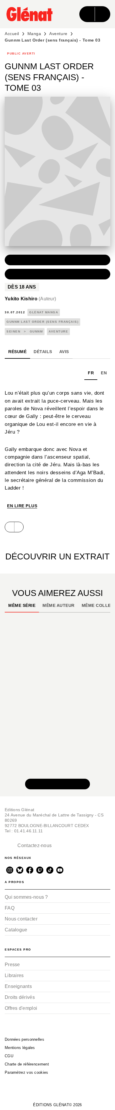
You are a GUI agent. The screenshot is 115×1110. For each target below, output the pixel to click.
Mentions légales (20, 1047)
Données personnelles (24, 1039)
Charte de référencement (27, 1064)
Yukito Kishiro (30, 298)
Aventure (58, 33)
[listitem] (10, 870)
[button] (57, 260)
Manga (34, 33)
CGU (9, 1056)
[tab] (17, 352)
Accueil (12, 33)
